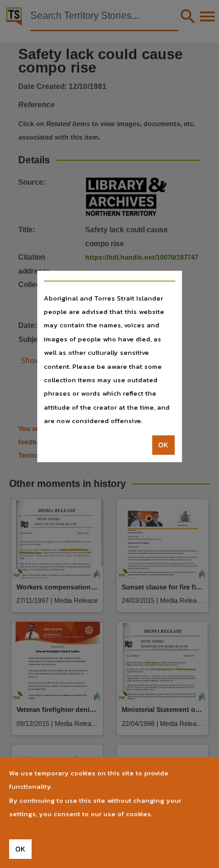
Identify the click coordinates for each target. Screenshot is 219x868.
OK (163, 444)
